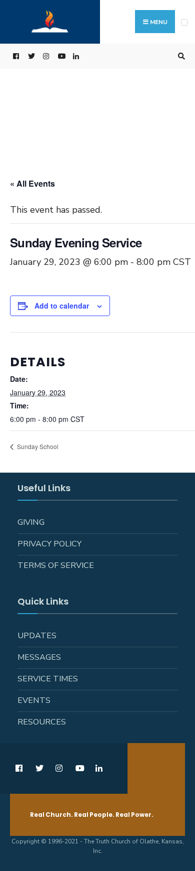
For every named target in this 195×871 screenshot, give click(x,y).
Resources (42, 722)
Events (34, 700)
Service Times (48, 678)
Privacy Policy (50, 543)
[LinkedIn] (75, 56)
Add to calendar (61, 306)
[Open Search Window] (180, 56)
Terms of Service (56, 565)
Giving (31, 522)
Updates (37, 635)
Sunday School (37, 446)
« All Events (32, 183)
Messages (39, 657)
